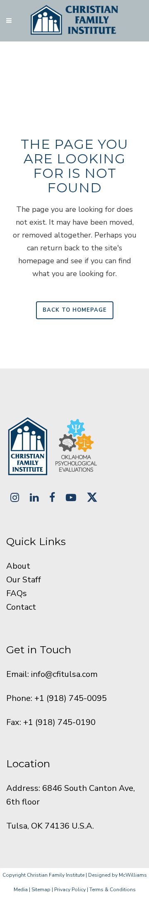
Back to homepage (75, 310)
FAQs (16, 593)
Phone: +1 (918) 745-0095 (56, 698)
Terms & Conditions (112, 889)
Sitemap (40, 889)
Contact (21, 607)
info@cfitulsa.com (64, 674)
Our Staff (23, 579)
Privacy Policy (70, 889)
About (18, 566)
